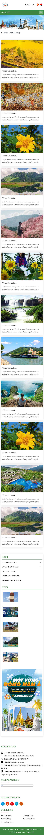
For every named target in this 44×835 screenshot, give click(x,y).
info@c (12, 762)
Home (6, 33)
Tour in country (6, 815)
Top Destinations (29, 819)
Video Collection (9, 71)
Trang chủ (5, 12)
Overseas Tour (28, 815)
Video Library (15, 33)
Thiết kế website (15, 832)
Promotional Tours (7, 822)
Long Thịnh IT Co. (27, 832)
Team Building (6, 819)
